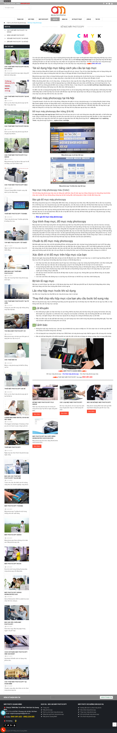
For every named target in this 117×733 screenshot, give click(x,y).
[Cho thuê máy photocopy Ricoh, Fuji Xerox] (16, 57)
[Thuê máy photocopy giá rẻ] (16, 379)
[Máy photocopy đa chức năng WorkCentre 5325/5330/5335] (45, 426)
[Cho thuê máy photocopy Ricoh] (16, 116)
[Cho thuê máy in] (16, 350)
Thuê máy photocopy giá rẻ (14, 389)
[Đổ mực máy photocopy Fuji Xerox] (45, 392)
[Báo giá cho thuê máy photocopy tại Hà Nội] (16, 466)
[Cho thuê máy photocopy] (58, 11)
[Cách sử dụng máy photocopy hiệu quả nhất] (16, 642)
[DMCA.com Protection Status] (5, 1)
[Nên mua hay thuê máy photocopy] (16, 261)
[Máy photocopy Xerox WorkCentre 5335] (16, 582)
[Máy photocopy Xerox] (16, 525)
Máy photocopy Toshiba (13, 506)
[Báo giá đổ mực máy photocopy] (99, 392)
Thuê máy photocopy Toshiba (15, 214)
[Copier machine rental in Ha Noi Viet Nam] (16, 407)
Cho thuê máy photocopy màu (15, 185)
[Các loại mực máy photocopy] (72, 392)
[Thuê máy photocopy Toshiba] (16, 204)
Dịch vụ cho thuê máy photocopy (16, 22)
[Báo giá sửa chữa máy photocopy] (16, 612)
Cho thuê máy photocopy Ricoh (16, 126)
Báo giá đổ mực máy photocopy (99, 402)
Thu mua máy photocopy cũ (15, 331)
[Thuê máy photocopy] (16, 437)
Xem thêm (37, 414)
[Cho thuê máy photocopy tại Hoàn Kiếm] (16, 672)
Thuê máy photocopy (12, 447)
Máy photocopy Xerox (12, 535)
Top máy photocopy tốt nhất (15, 242)
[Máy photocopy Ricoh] (16, 554)
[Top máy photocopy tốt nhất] (16, 233)
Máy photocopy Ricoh (12, 564)
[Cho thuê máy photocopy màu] (16, 175)
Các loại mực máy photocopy (71, 402)
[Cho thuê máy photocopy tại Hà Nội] (16, 86)
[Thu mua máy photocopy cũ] (16, 321)
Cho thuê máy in (10, 360)
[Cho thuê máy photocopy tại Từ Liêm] (16, 291)
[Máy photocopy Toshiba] (16, 496)
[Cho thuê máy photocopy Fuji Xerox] (16, 145)
